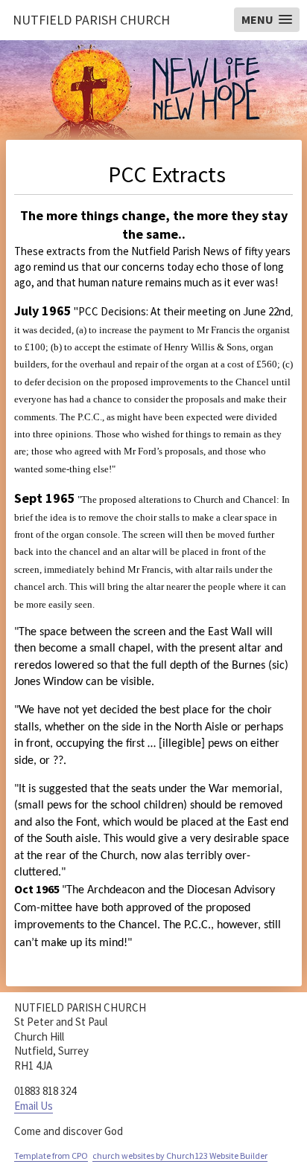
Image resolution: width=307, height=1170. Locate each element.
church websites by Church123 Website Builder (180, 1155)
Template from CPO (51, 1155)
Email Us (33, 1106)
